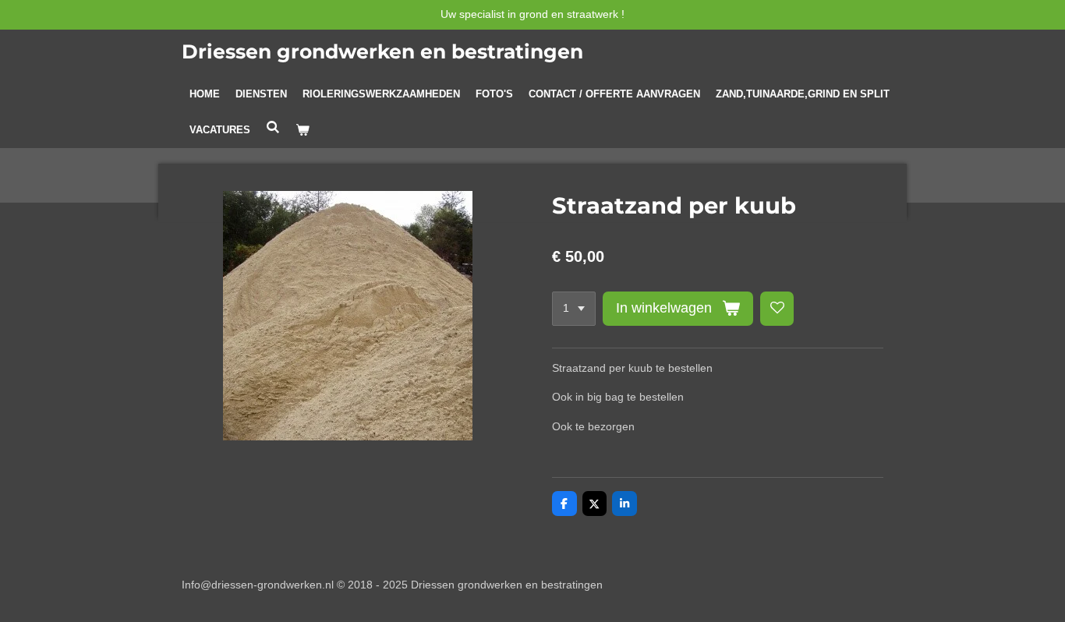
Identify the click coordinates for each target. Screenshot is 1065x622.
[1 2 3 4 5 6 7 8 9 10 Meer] (574, 309)
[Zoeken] (273, 127)
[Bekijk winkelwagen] (302, 130)
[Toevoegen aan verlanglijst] (777, 309)
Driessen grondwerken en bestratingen (382, 51)
